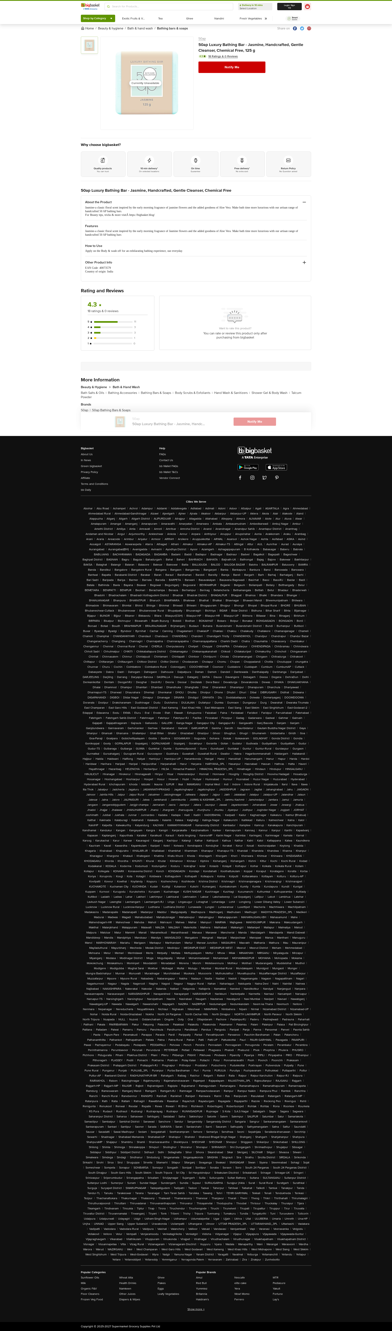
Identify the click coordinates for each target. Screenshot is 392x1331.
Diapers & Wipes (129, 1299)
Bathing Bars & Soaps (157, 393)
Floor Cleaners (90, 1294)
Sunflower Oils (90, 1277)
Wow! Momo (241, 1294)
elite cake (240, 1283)
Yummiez (201, 1288)
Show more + (196, 1309)
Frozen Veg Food (92, 1299)
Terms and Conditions (94, 484)
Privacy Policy (89, 472)
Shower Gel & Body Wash (271, 393)
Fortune (278, 1294)
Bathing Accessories (123, 393)
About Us (87, 454)
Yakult (276, 1288)
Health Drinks (127, 1283)
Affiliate (85, 478)
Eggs (161, 1288)
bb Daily (86, 490)
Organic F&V (89, 1288)
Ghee (161, 1277)
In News (86, 460)
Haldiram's (202, 1299)
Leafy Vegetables (168, 1294)
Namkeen (125, 1288)
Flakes (162, 1283)
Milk (83, 1283)
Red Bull (201, 1283)
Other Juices (127, 1294)
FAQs (162, 454)
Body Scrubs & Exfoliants (194, 393)
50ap (202, 39)
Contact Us (166, 460)
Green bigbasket (91, 466)
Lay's (276, 1299)
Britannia (201, 1294)
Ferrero (239, 1299)
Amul (199, 1277)
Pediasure (279, 1283)
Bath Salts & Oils (93, 393)
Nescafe (239, 1277)
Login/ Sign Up (289, 6)
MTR (275, 1277)
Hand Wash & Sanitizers (232, 393)
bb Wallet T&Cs (168, 472)
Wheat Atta (126, 1277)
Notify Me (232, 67)
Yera (237, 1288)
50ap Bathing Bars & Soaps (111, 410)
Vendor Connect (169, 478)
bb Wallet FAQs (168, 466)
